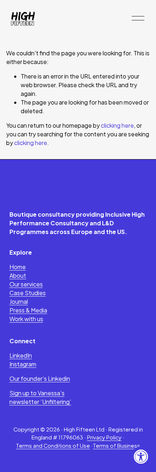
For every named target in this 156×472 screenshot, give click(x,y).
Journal (18, 301)
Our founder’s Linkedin (39, 378)
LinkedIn (20, 355)
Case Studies (27, 293)
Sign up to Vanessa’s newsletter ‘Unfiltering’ (40, 397)
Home (17, 267)
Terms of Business (116, 445)
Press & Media (28, 310)
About (17, 275)
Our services (26, 284)
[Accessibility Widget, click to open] (141, 457)
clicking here (117, 125)
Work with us (26, 319)
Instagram (22, 364)
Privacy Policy (104, 437)
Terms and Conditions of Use (53, 445)
